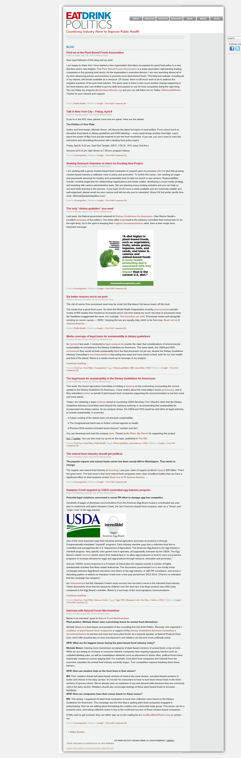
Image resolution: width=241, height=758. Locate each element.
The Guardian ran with (132, 316)
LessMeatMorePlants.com (155, 715)
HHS (132, 368)
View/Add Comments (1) (116, 155)
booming (113, 470)
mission (86, 555)
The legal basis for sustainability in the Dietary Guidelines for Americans (110, 378)
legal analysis (113, 344)
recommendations (100, 354)
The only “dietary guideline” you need (89, 208)
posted (75, 344)
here (111, 433)
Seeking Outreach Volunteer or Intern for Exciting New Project (104, 163)
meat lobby (140, 368)
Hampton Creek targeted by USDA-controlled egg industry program (108, 490)
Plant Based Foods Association (119, 69)
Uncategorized (80, 155)
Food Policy (88, 368)
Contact (170, 740)
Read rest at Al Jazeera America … (129, 477)
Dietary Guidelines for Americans (134, 216)
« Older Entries (76, 732)
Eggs (118, 600)
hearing (130, 386)
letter (87, 393)
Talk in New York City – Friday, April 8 (89, 111)
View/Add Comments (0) (115, 103)
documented (78, 583)
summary (81, 220)
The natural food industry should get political (94, 453)
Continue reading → (77, 363)
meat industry (135, 443)
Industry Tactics (101, 600)
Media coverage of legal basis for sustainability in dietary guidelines (108, 336)
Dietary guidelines (121, 368)
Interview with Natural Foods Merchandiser (92, 610)
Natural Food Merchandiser (113, 618)
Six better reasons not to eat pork (87, 296)
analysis (101, 402)
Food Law (78, 368)
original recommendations (128, 223)
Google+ (100, 103)
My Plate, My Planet (137, 433)
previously (168, 390)
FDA (123, 600)
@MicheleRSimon (171, 90)
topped (161, 470)
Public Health (79, 103)
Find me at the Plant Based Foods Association (95, 52)
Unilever (154, 600)
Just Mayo (145, 600)
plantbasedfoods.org (110, 90)
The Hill (143, 438)
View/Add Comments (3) (76, 602)
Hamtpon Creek (133, 600)
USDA (148, 368)
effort (160, 171)
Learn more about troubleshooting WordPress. (90, 748)
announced (160, 309)
